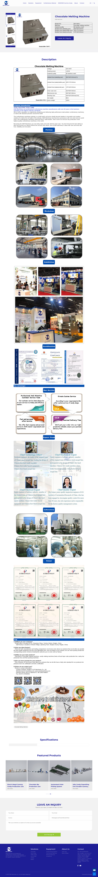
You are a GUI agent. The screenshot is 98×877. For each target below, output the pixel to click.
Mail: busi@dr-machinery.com (85, 853)
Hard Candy (33, 853)
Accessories (49, 856)
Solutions (30, 3)
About (76, 3)
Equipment (38, 3)
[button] (10, 14)
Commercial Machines (51, 853)
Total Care (64, 851)
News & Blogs (65, 853)
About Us (65, 849)
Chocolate (33, 851)
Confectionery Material (50, 3)
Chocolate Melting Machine (21, 727)
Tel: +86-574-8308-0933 (83, 851)
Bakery (32, 859)
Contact (82, 3)
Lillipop (32, 857)
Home (24, 3)
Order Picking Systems (51, 851)
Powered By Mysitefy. (87, 874)
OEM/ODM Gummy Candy (65, 3)
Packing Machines (50, 854)
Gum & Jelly (33, 856)
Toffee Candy (34, 854)
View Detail (10, 788)
